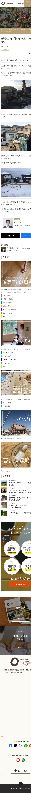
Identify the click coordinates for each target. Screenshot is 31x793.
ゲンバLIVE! (5, 49)
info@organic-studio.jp (17, 672)
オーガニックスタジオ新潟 (8, 29)
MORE (20, 618)
